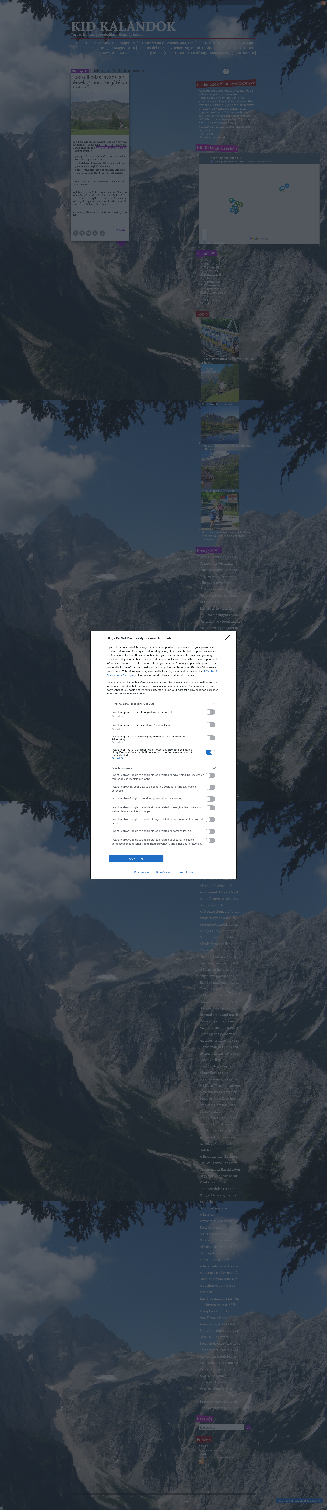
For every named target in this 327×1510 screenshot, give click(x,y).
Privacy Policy (185, 871)
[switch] (210, 712)
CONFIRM (136, 858)
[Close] (229, 638)
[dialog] (163, 755)
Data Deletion (142, 871)
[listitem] (163, 704)
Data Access (163, 871)
